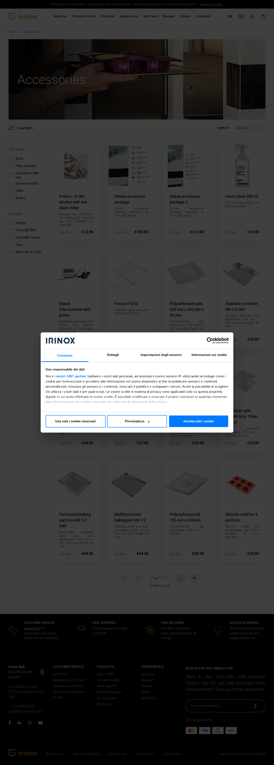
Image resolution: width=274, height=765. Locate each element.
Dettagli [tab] (113, 355)
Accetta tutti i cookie (198, 421)
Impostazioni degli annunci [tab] (161, 355)
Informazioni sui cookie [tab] (209, 355)
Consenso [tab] (65, 355)
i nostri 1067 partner (70, 376)
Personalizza (134, 421)
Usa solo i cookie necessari (75, 421)
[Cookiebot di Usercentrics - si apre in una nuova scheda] (210, 340)
